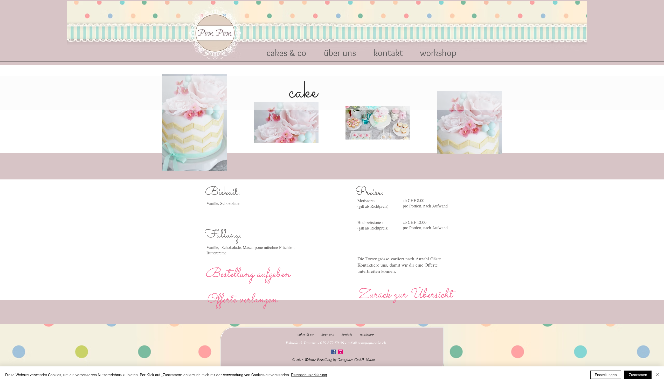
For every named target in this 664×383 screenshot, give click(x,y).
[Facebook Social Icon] (333, 352)
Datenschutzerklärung (309, 374)
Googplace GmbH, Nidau (356, 359)
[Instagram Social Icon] (340, 352)
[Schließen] (658, 375)
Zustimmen (638, 374)
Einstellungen (606, 374)
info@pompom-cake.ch (367, 342)
